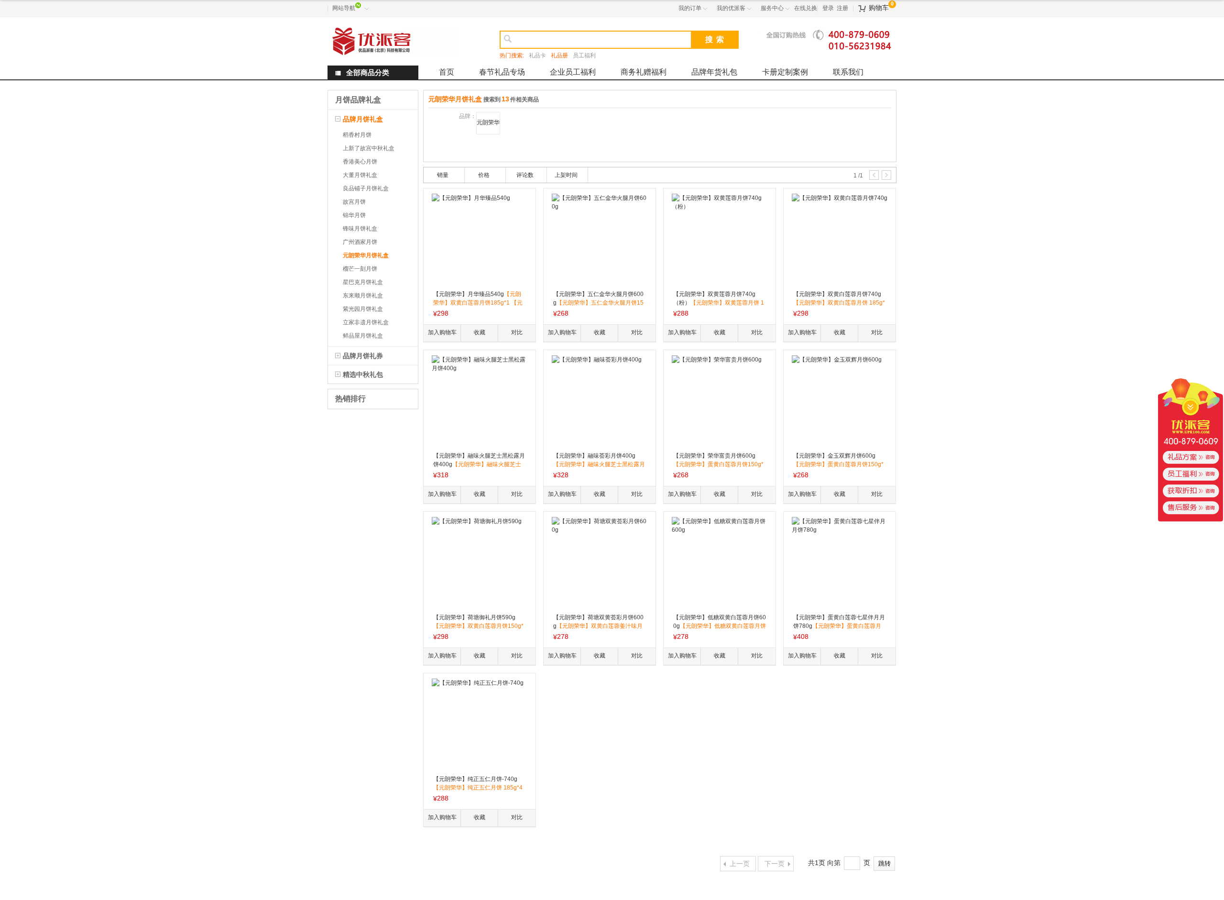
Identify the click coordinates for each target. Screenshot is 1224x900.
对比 (517, 332)
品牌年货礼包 (714, 72)
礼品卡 (537, 55)
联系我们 (848, 72)
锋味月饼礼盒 (360, 228)
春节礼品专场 (502, 72)
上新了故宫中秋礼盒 (368, 148)
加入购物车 (442, 332)
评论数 (525, 175)
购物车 (879, 7)
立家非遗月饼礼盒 (366, 322)
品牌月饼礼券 (363, 356)
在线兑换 (805, 8)
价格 (484, 175)
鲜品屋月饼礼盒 (363, 335)
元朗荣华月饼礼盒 (366, 255)
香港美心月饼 (360, 161)
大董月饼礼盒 (360, 175)
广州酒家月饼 (360, 242)
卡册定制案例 (785, 72)
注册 (842, 8)
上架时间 (566, 175)
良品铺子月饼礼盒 (366, 188)
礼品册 (559, 55)
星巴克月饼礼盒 (363, 282)
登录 (828, 8)
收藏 (479, 332)
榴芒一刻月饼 (360, 268)
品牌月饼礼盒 (363, 119)
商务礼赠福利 (644, 72)
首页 (446, 72)
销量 (442, 175)
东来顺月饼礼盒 (363, 295)
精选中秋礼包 (363, 374)
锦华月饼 (354, 215)
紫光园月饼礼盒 (363, 309)
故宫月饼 (354, 201)
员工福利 (584, 55)
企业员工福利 (573, 72)
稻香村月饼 (357, 135)
